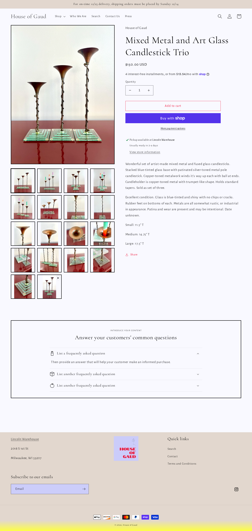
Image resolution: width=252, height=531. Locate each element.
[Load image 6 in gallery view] (49, 207)
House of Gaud (130, 525)
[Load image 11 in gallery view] (76, 234)
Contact (173, 456)
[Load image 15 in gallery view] (76, 260)
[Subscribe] (84, 489)
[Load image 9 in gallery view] (23, 234)
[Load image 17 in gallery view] (23, 287)
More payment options (173, 128)
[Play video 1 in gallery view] (49, 287)
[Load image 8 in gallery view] (102, 207)
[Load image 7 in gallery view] (76, 207)
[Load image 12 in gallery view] (102, 234)
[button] (60, 16)
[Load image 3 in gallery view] (76, 181)
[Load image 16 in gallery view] (102, 260)
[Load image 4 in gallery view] (102, 181)
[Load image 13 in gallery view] (23, 260)
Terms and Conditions (182, 463)
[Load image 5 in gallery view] (23, 207)
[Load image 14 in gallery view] (49, 260)
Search (172, 448)
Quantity (130, 81)
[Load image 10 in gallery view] (49, 234)
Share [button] (134, 254)
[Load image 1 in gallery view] (23, 181)
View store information (145, 152)
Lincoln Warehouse (25, 439)
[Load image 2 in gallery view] (49, 181)
